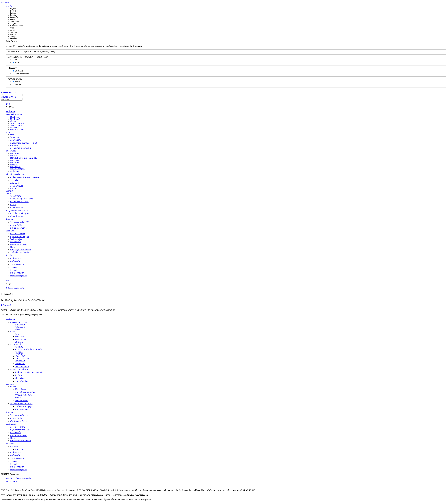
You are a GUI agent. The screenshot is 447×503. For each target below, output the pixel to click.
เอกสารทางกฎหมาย (18, 276)
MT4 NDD (14, 153)
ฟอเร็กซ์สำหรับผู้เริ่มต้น (19, 252)
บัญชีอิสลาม (15, 171)
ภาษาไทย (10, 6)
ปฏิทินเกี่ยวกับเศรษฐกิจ (19, 237)
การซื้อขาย (10, 112)
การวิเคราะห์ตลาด (17, 234)
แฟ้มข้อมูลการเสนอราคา (20, 250)
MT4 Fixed (14, 160)
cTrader (13, 121)
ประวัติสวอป (20, 364)
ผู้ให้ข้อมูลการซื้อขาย (18, 228)
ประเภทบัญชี (11, 151)
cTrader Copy (15, 127)
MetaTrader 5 (15, 119)
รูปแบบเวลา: (12, 68)
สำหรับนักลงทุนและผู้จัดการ (21, 199)
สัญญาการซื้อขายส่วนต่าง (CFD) (23, 143)
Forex (12, 135)
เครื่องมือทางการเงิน (18, 245)
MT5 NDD (14, 162)
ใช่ (16, 60)
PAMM (8, 193)
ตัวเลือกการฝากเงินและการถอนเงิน (24, 177)
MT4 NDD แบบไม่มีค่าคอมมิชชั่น (23, 158)
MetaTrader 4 (15, 117)
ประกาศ (13, 270)
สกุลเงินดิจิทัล (15, 140)
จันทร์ (17, 82)
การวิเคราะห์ (11, 231)
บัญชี (8, 104)
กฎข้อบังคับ (15, 261)
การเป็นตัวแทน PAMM (19, 202)
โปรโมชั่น (14, 180)
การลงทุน (10, 191)
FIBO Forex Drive (17, 130)
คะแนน (13, 205)
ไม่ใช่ (17, 63)
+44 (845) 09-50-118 (8, 92)
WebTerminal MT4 (17, 123)
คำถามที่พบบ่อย (16, 186)
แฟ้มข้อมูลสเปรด (22, 367)
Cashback (13, 188)
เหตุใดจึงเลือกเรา (17, 273)
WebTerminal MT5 (17, 125)
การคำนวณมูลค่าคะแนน (20, 148)
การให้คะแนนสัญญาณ (19, 213)
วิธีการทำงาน (15, 196)
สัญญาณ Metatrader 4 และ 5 (17, 210)
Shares (12, 247)
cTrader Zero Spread (17, 169)
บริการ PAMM (11, 481)
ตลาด (8, 132)
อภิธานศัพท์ (15, 183)
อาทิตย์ (18, 85)
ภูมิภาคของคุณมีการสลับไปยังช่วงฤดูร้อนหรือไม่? (27, 57)
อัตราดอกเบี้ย (15, 242)
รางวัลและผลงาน (17, 264)
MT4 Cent (14, 155)
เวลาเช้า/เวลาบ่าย (22, 74)
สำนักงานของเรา (17, 258)
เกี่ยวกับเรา (10, 255)
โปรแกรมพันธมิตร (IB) (19, 222)
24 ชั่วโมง (19, 71)
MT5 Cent (14, 165)
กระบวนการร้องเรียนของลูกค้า (18, 478)
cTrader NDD (15, 167)
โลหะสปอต (14, 137)
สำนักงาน (19, 449)
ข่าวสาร (13, 267)
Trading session (16, 239)
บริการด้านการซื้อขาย (15, 174)
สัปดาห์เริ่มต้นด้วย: (14, 79)
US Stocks (14, 145)
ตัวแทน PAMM (16, 225)
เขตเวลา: (11, 52)
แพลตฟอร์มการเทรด (14, 115)
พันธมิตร (9, 219)
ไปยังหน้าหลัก (6, 305)
